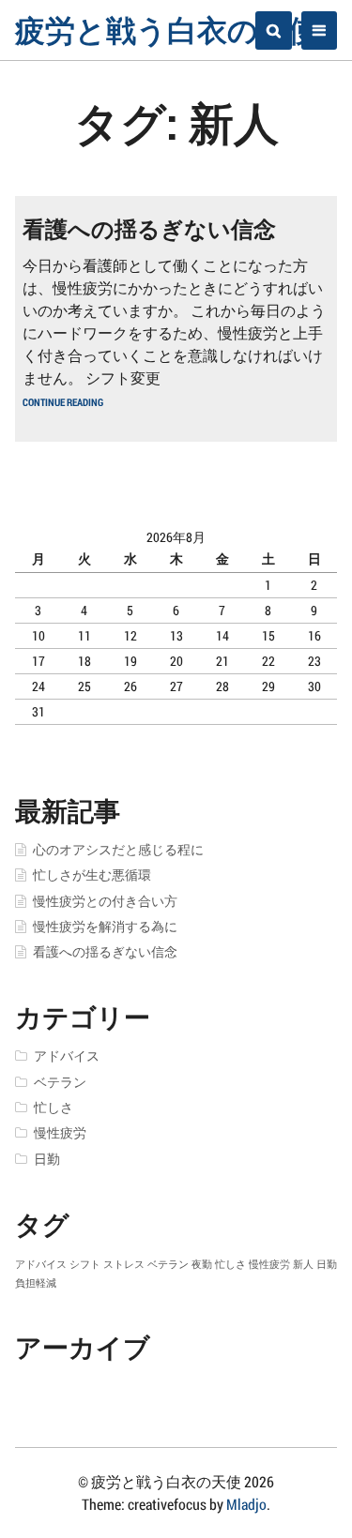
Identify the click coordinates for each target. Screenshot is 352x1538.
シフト (84, 1264)
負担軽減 (35, 1282)
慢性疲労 (60, 1132)
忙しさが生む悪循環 (92, 875)
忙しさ (53, 1107)
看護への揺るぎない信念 (149, 229)
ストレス (124, 1264)
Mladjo (246, 1504)
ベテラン (60, 1082)
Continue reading (63, 402)
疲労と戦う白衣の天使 (166, 29)
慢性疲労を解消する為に (105, 926)
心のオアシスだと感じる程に (118, 849)
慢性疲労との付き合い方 (105, 901)
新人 (303, 1264)
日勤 (47, 1159)
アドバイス (66, 1056)
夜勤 (201, 1264)
